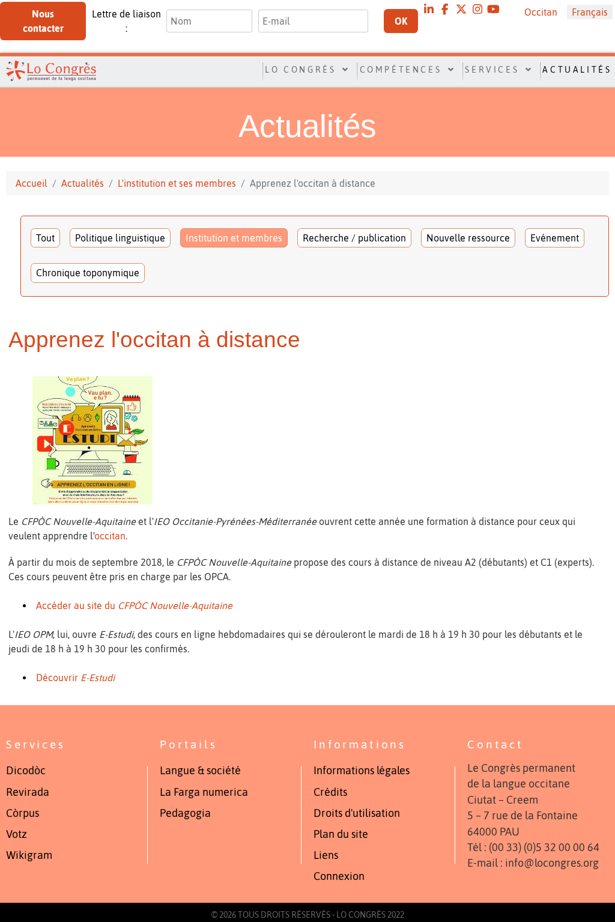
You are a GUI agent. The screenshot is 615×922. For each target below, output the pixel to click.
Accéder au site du (134, 605)
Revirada (27, 792)
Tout (45, 237)
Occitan (540, 12)
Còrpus (22, 813)
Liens (326, 855)
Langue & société (200, 771)
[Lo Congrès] (46, 70)
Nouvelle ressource (468, 237)
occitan (110, 535)
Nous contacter (43, 21)
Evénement (554, 237)
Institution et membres (234, 237)
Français (590, 12)
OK (401, 21)
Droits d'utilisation (357, 813)
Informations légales (362, 771)
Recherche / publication (354, 237)
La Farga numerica (204, 792)
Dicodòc (26, 771)
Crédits (330, 792)
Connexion (339, 876)
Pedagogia (185, 813)
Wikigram (29, 855)
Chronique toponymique (87, 272)
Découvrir (75, 677)
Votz (16, 834)
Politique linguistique (120, 237)
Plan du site (341, 834)
